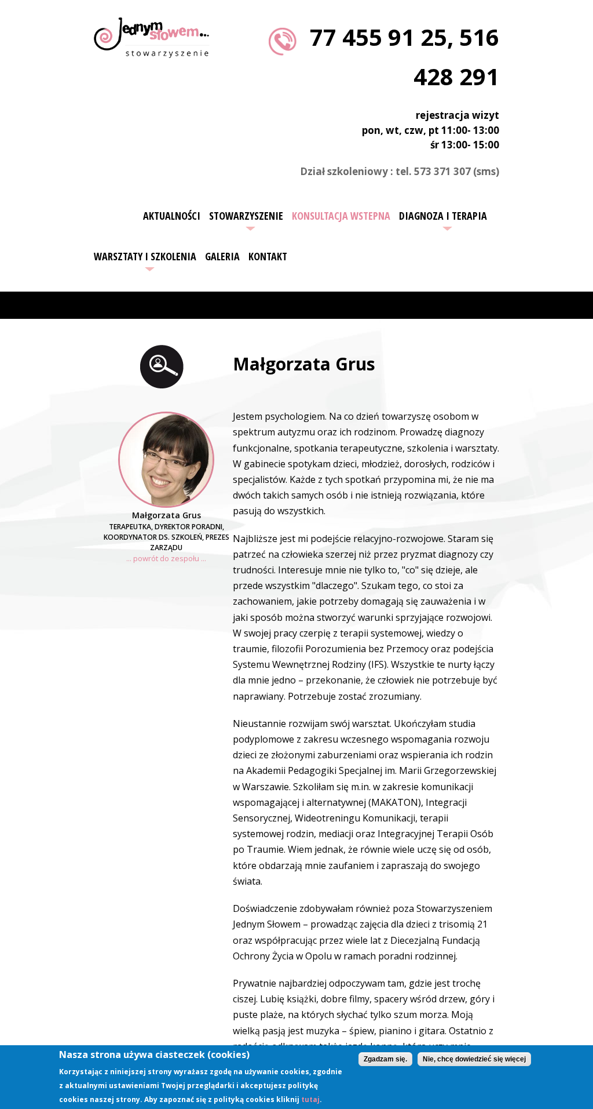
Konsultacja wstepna (341, 215)
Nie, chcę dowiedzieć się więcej (474, 1059)
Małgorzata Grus (166, 515)
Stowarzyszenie (246, 215)
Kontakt (267, 256)
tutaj (310, 1099)
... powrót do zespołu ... (166, 558)
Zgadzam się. (385, 1059)
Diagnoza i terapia (443, 215)
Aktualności (171, 215)
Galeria (222, 256)
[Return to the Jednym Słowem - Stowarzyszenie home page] (152, 51)
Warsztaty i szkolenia (145, 256)
